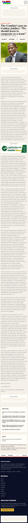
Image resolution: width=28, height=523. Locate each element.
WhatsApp (11, 39)
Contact (3, 496)
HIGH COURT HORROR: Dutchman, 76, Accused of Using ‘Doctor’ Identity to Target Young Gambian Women (13, 421)
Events (2, 489)
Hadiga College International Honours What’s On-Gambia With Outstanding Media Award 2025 (13, 426)
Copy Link (22, 39)
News (2, 481)
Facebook (4, 39)
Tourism (3, 487)
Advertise (3, 493)
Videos (2, 491)
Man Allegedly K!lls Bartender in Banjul (11, 429)
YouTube (18, 471)
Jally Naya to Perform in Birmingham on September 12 (13, 412)
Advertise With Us (7, 510)
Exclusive (3, 483)
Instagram (8, 471)
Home (2, 478)
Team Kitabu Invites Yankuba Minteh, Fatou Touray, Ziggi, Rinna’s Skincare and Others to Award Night (14, 416)
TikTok (13, 471)
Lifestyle (3, 485)
